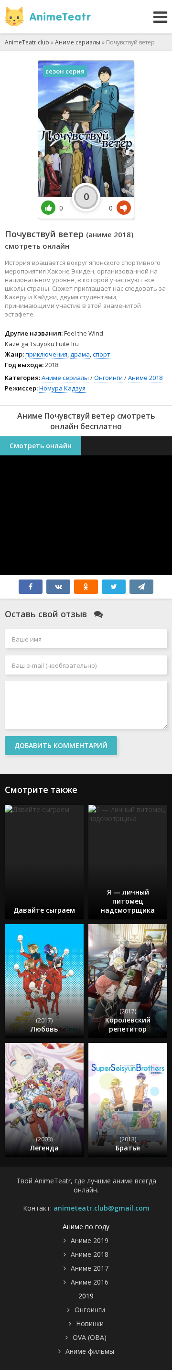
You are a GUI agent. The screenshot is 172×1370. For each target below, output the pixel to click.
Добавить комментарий (61, 745)
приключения (46, 354)
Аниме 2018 (145, 377)
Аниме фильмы (89, 1351)
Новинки (90, 1323)
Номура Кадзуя (62, 388)
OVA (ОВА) (90, 1337)
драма (80, 354)
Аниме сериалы (65, 377)
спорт (101, 354)
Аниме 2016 (89, 1281)
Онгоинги (108, 377)
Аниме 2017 (89, 1268)
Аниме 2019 (89, 1240)
